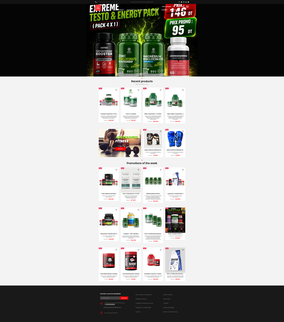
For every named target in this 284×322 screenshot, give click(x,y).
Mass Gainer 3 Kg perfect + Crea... (175, 114)
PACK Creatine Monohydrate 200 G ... (153, 234)
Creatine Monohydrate (112, 116)
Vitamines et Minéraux (131, 198)
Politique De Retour (141, 299)
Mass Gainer (179, 117)
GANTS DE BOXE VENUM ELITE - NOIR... (153, 150)
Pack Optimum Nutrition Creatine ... (109, 193)
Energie (103, 117)
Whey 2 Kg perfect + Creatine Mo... (153, 114)
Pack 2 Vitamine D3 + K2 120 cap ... (131, 193)
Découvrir (120, 149)
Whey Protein (153, 119)
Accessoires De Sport (156, 152)
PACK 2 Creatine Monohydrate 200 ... (131, 114)
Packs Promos (106, 118)
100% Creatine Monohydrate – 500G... (175, 274)
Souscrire (124, 298)
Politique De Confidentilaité (143, 307)
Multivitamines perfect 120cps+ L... (153, 193)
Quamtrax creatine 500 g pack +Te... (175, 193)
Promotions (112, 118)
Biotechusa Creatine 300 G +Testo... (109, 234)
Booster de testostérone (156, 195)
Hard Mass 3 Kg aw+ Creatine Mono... (153, 274)
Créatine (165, 303)
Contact (137, 312)
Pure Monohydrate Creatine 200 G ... (108, 274)
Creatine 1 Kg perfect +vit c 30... (109, 114)
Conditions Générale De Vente (144, 303)
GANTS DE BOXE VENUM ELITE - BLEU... (175, 150)
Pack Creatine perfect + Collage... (175, 234)
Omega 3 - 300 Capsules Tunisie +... (130, 234)
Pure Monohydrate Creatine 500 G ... (131, 274)
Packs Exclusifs (112, 117)
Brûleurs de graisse (151, 196)
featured (107, 117)
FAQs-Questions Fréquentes (143, 295)
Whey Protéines (167, 295)
